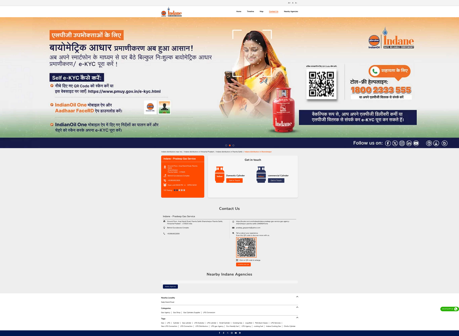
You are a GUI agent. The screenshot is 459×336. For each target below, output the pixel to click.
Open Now (192, 185)
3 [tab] (233, 145)
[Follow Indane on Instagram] (231, 333)
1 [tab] (226, 145)
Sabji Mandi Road (167, 302)
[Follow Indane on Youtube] (235, 333)
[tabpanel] (229, 82)
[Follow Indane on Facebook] (219, 333)
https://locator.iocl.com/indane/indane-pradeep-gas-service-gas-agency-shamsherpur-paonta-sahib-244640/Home (263, 222)
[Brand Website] (239, 333)
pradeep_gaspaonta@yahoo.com (248, 228)
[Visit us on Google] (223, 333)
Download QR (243, 264)
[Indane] (171, 11)
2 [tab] (229, 145)
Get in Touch (234, 180)
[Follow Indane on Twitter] (227, 333)
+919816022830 (174, 180)
